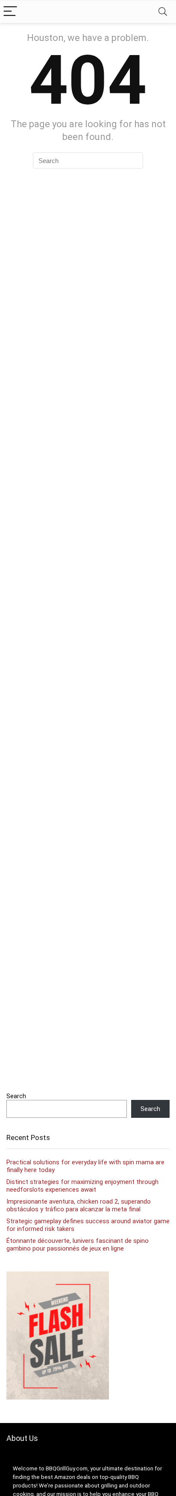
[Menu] (10, 11)
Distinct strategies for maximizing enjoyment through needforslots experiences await (82, 1185)
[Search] (163, 11)
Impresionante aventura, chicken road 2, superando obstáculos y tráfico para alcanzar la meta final (78, 1205)
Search (16, 1096)
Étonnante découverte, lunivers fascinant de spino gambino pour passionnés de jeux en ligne (77, 1244)
